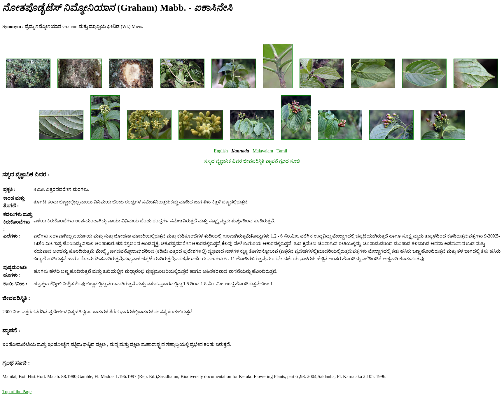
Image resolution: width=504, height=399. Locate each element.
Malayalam (263, 150)
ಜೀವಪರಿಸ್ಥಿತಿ (253, 161)
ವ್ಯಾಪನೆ (271, 161)
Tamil (281, 150)
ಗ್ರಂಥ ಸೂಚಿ (289, 161)
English (221, 150)
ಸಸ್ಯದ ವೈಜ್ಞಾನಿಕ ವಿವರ (223, 161)
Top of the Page (17, 391)
